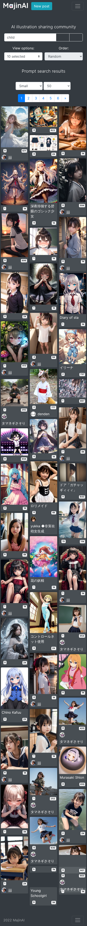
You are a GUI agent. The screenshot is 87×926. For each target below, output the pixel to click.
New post (43, 6)
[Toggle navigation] (78, 6)
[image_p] (76, 37)
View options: (23, 48)
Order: (64, 48)
